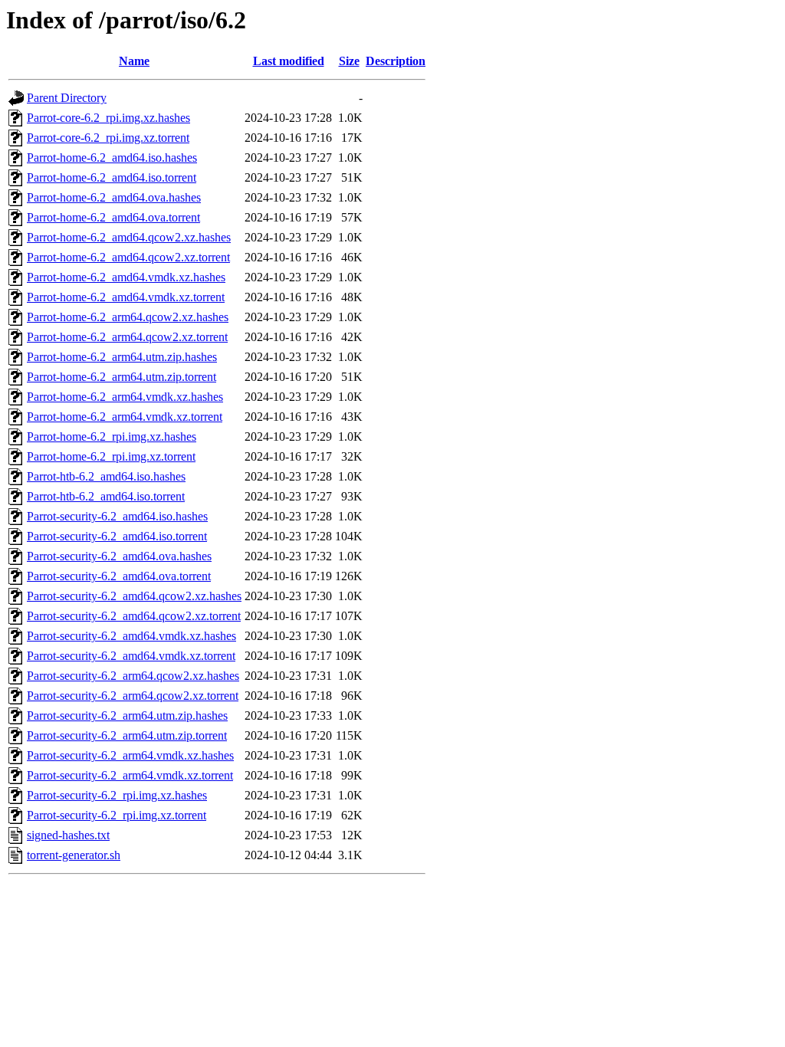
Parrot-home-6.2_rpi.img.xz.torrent (111, 456)
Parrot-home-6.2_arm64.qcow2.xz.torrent (127, 336)
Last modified (288, 60)
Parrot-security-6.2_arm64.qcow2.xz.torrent (132, 695)
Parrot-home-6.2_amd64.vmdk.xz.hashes (126, 277)
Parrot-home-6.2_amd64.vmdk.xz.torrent (126, 297)
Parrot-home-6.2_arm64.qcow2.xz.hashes (127, 316)
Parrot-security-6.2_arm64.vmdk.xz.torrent (130, 775)
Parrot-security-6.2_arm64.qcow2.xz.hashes (133, 675)
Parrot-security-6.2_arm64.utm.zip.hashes (127, 715)
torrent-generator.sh (73, 855)
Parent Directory (67, 97)
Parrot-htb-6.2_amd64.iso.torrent (106, 496)
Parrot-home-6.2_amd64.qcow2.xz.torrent (128, 257)
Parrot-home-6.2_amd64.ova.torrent (113, 217)
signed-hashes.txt (68, 835)
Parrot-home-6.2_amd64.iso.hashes (112, 157)
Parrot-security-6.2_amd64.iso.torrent (117, 536)
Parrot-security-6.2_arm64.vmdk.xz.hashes (130, 755)
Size (349, 60)
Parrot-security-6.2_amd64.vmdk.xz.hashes (131, 635)
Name (134, 60)
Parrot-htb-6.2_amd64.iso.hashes (106, 476)
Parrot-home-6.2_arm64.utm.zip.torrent (121, 376)
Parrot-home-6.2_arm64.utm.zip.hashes (122, 356)
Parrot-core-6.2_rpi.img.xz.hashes (108, 117)
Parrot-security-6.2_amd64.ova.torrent (119, 576)
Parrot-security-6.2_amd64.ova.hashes (119, 556)
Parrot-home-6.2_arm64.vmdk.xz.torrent (124, 416)
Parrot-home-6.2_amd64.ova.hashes (114, 197)
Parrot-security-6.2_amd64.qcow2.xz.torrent (134, 615)
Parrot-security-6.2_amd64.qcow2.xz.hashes (134, 595)
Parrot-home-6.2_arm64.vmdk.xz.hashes (125, 396)
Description (395, 60)
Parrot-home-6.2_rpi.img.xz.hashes (111, 436)
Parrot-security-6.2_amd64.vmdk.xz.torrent (131, 655)
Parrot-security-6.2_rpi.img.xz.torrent (116, 815)
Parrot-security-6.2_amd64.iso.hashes (117, 516)
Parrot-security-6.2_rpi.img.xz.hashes (117, 795)
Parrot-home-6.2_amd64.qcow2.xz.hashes (129, 237)
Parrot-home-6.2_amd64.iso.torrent (111, 177)
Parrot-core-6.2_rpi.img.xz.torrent (108, 137)
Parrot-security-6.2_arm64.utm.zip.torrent (127, 735)
